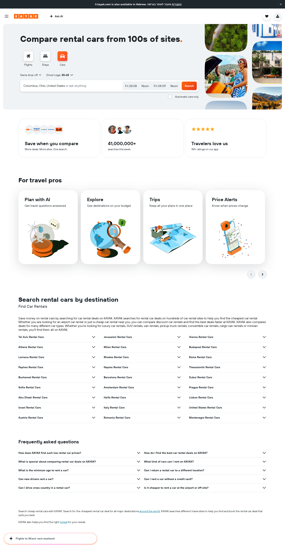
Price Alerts (224, 199)
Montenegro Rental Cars (204, 417)
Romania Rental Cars (117, 417)
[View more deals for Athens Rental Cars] (93, 347)
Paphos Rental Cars (30, 367)
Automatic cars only (187, 96)
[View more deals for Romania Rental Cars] (179, 417)
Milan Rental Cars (115, 347)
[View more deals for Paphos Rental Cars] (93, 367)
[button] (280, 4)
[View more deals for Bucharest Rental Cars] (93, 377)
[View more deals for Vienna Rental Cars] (264, 337)
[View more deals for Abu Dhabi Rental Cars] (93, 397)
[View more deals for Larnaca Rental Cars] (93, 357)
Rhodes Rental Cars (116, 357)
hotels (63, 522)
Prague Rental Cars (201, 387)
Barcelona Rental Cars (118, 377)
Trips (154, 199)
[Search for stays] (45, 56)
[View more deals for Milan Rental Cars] (179, 347)
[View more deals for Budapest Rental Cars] (264, 347)
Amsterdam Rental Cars (119, 387)
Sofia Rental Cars (29, 387)
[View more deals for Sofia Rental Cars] (93, 387)
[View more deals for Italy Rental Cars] (179, 407)
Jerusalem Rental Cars (118, 337)
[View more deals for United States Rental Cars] (264, 407)
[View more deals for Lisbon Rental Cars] (264, 397)
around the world (149, 511)
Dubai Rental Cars (200, 377)
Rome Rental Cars (200, 357)
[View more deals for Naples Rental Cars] (179, 367)
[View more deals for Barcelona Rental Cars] (179, 377)
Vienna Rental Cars (201, 337)
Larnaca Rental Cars (31, 357)
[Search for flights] (28, 56)
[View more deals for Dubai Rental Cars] (264, 377)
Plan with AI (37, 199)
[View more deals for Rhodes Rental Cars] (179, 357)
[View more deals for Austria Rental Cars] (93, 417)
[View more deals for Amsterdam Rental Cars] (179, 387)
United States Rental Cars (205, 407)
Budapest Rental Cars (203, 347)
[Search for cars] (62, 56)
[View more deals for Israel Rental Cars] (93, 407)
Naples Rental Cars (116, 367)
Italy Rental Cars (114, 407)
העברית (176, 4)
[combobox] (31, 75)
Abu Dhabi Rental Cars (33, 397)
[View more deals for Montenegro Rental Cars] (264, 417)
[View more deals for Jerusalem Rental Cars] (179, 337)
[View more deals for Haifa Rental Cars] (179, 397)
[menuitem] (28, 59)
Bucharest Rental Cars (32, 377)
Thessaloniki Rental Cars (204, 367)
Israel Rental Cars (29, 407)
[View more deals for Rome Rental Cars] (264, 357)
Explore (95, 199)
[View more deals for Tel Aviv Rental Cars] (93, 337)
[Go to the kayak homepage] (26, 16)
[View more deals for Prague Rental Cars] (264, 387)
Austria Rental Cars (30, 417)
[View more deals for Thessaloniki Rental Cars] (264, 367)
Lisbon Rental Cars (201, 397)
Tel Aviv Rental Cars (31, 337)
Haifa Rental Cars (115, 397)
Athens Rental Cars (30, 347)
